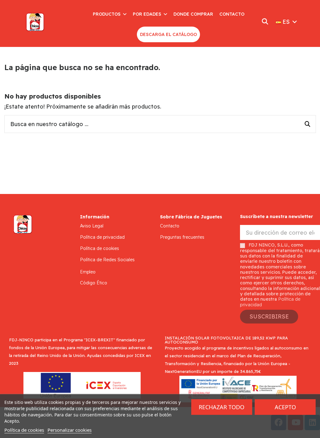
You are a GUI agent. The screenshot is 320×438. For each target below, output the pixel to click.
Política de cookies (99, 248)
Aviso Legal (91, 226)
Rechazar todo (221, 407)
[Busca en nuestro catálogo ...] (307, 124)
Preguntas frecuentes (182, 237)
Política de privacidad (102, 237)
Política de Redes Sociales (107, 259)
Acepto (285, 407)
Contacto (169, 226)
